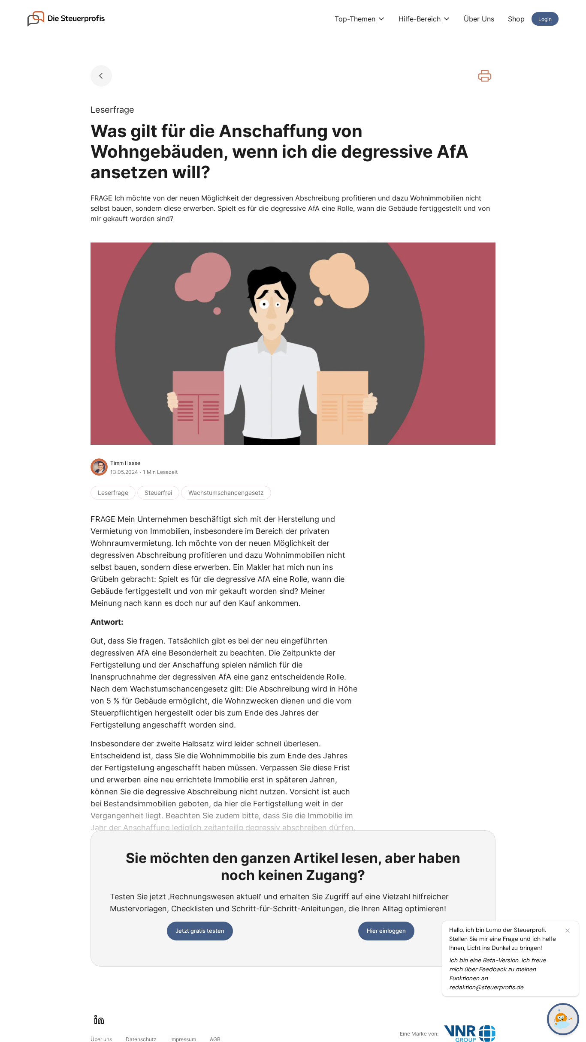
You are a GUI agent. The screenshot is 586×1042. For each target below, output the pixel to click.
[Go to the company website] (469, 1033)
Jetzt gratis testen (199, 930)
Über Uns (479, 19)
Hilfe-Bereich (420, 19)
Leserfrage (113, 492)
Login (545, 19)
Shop (516, 19)
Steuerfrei (158, 492)
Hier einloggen (386, 930)
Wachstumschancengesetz (226, 492)
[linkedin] (99, 1020)
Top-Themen (355, 19)
